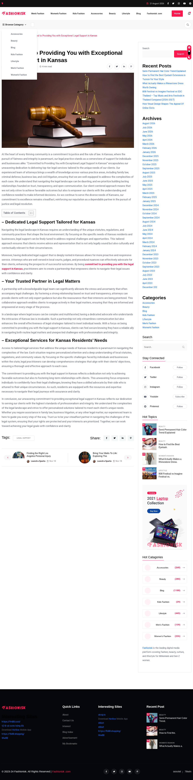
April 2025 (147, 189)
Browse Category (14, 24)
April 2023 (147, 283)
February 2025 (149, 197)
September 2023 (150, 266)
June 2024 (147, 230)
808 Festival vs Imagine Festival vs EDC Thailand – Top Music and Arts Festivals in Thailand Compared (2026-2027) (163, 95)
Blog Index (67, 732)
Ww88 (5, 738)
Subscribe (180, 396)
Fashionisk (147, 648)
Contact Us (68, 720)
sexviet (177, 771)
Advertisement (69, 738)
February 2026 (149, 148)
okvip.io (102, 714)
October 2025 (149, 164)
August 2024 (148, 221)
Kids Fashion (79, 13)
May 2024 (147, 234)
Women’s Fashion (58, 13)
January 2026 (149, 152)
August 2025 (148, 172)
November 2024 (150, 209)
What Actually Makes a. (171, 746)
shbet (101, 723)
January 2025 (149, 201)
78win (188, 771)
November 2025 (150, 160)
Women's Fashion (19, 75)
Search (145, 48)
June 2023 (147, 279)
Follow (180, 367)
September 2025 (150, 168)
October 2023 (149, 262)
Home (177, 13)
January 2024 (149, 250)
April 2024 (147, 238)
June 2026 (147, 131)
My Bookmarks (69, 743)
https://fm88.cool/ (11, 721)
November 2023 (150, 258)
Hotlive (15, 729)
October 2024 (149, 213)
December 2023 (150, 254)
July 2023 (147, 275)
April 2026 (147, 139)
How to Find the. (167, 733)
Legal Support (24, 438)
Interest (66, 726)
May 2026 (147, 135)
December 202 (149, 287)
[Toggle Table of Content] (30, 213)
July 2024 (147, 225)
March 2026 (148, 144)
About (65, 714)
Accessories (97, 13)
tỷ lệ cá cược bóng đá (13, 725)
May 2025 (147, 185)
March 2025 (148, 193)
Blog (138, 13)
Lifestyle (126, 13)
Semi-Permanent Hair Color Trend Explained (164, 71)
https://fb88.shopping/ (13, 734)
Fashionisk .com (154, 13)
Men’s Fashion (37, 13)
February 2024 (149, 246)
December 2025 (150, 156)
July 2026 (147, 127)
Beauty (112, 13)
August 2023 (148, 271)
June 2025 (147, 180)
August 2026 (148, 123)
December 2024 (150, 205)
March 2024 (148, 242)
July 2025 (147, 176)
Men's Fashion (17, 68)
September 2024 (150, 217)
